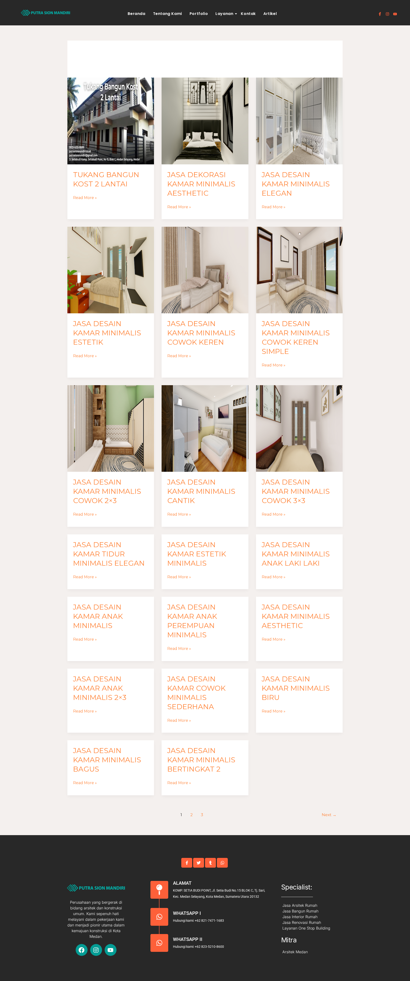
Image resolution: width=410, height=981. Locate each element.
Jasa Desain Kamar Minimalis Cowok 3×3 (296, 491)
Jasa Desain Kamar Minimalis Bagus (107, 759)
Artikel (270, 13)
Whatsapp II (187, 939)
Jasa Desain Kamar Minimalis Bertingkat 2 (201, 759)
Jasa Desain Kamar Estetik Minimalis (196, 554)
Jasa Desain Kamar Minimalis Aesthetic (296, 616)
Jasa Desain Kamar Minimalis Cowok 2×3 (107, 491)
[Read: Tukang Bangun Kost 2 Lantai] (110, 121)
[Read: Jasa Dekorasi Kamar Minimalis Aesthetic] (205, 121)
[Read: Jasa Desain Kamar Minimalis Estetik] (110, 270)
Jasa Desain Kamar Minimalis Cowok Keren (201, 333)
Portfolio (199, 13)
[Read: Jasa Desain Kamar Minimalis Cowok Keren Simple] (299, 270)
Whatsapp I (187, 913)
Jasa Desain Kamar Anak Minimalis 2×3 (99, 688)
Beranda (136, 13)
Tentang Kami (167, 13)
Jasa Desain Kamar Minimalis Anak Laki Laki (296, 554)
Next (329, 814)
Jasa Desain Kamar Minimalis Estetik (107, 333)
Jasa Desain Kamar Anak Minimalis (98, 616)
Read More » (85, 197)
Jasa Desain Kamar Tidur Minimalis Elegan (109, 554)
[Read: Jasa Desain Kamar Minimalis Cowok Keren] (205, 270)
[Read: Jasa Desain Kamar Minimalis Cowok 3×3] (299, 428)
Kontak (248, 13)
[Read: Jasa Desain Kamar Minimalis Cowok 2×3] (110, 428)
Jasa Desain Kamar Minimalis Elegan (296, 184)
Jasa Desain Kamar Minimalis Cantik (201, 491)
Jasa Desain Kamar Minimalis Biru (296, 688)
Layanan (224, 13)
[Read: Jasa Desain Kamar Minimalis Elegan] (299, 121)
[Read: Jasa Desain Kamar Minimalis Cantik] (205, 428)
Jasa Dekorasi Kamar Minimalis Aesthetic (201, 184)
